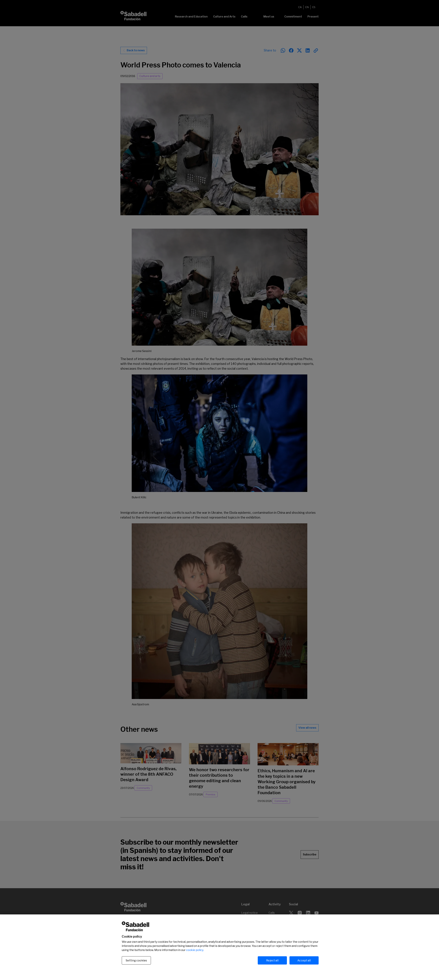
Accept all (304, 960)
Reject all (272, 960)
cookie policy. (195, 950)
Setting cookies (136, 960)
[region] (219, 942)
